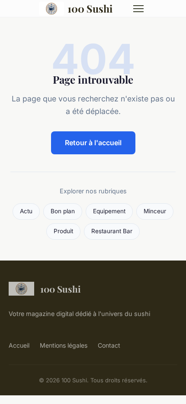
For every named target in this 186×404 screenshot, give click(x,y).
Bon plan (63, 211)
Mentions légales (63, 345)
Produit (63, 231)
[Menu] (138, 9)
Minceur (155, 211)
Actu (26, 211)
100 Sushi (89, 8)
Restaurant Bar (111, 231)
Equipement (109, 211)
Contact (109, 345)
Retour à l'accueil (93, 142)
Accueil (19, 345)
